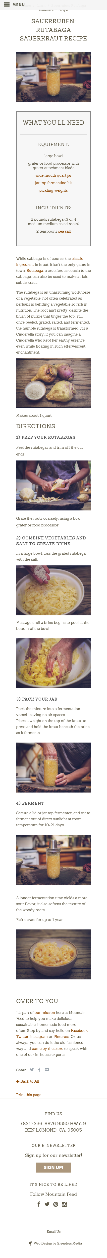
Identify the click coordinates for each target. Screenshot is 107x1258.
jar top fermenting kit (53, 183)
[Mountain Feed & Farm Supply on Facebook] (39, 1205)
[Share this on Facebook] (38, 1070)
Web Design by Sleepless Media (57, 1243)
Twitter (22, 1037)
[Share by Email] (46, 1070)
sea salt (64, 232)
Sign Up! (53, 1168)
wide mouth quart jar (53, 176)
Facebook (79, 1031)
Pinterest (61, 1037)
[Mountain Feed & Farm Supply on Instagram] (64, 1205)
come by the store (47, 1049)
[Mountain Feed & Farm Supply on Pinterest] (55, 1205)
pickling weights (53, 191)
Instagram (39, 1037)
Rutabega (35, 271)
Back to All (29, 1082)
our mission (45, 1013)
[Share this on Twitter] (31, 1070)
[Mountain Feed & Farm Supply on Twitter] (47, 1205)
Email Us (53, 1232)
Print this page (28, 1095)
